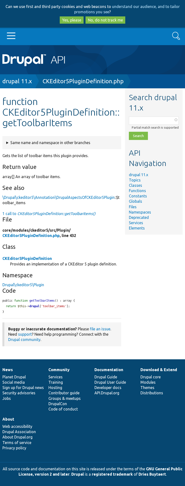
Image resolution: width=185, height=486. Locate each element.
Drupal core (150, 377)
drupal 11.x (17, 81)
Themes (147, 387)
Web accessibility (17, 426)
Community (59, 370)
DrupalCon (57, 404)
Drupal (77, 474)
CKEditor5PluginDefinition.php (83, 81)
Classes (135, 185)
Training (55, 382)
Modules (148, 382)
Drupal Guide (105, 377)
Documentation (108, 370)
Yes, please (71, 20)
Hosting (55, 387)
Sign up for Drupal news (23, 387)
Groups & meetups (64, 398)
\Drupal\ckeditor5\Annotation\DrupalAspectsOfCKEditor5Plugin (58, 197)
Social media (13, 382)
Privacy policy (14, 448)
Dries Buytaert (152, 474)
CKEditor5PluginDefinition (27, 258)
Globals (135, 201)
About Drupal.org (17, 437)
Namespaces (140, 212)
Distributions (151, 393)
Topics (135, 180)
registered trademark (112, 474)
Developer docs (107, 387)
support (25, 334)
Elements (137, 228)
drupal (34, 306)
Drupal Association (19, 432)
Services (136, 223)
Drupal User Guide (110, 382)
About (8, 419)
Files (133, 207)
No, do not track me (105, 20)
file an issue (100, 329)
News (7, 370)
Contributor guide (63, 393)
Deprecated (139, 217)
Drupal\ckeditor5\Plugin (23, 285)
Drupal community (24, 339)
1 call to (48, 213)
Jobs (6, 398)
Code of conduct (63, 409)
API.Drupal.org (106, 393)
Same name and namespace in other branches (50, 142)
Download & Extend (158, 370)
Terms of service (16, 442)
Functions (137, 190)
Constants (138, 196)
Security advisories (18, 393)
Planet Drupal (14, 377)
